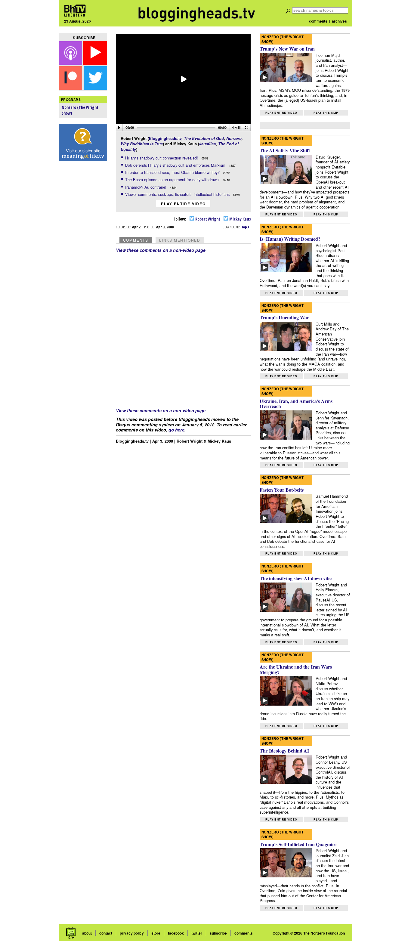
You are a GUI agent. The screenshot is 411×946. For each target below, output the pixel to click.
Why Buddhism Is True (142, 144)
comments (318, 21)
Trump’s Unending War (284, 317)
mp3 (245, 227)
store (155, 933)
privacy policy (132, 933)
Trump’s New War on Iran (287, 48)
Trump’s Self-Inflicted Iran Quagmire (298, 844)
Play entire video (183, 203)
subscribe (218, 933)
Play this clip (326, 113)
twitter (196, 933)
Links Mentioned (179, 240)
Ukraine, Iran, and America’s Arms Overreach (296, 403)
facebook (176, 933)
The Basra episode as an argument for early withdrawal (173, 179)
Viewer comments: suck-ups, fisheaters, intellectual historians (178, 194)
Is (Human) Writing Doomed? (290, 238)
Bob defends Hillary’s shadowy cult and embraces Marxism (176, 165)
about (87, 933)
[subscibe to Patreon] (70, 87)
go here (176, 430)
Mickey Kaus (239, 219)
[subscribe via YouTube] (95, 62)
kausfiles (207, 144)
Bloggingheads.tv (165, 138)
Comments (135, 240)
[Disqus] (183, 328)
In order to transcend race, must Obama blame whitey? (173, 172)
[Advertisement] (83, 259)
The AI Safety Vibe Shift (285, 150)
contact (105, 933)
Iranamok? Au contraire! (146, 187)
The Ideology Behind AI (284, 750)
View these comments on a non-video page (161, 250)
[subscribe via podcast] (71, 62)
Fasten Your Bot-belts (282, 489)
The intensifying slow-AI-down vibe (296, 578)
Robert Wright (207, 219)
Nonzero (234, 138)
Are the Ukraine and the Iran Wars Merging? (296, 669)
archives (339, 21)
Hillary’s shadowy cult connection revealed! (162, 158)
